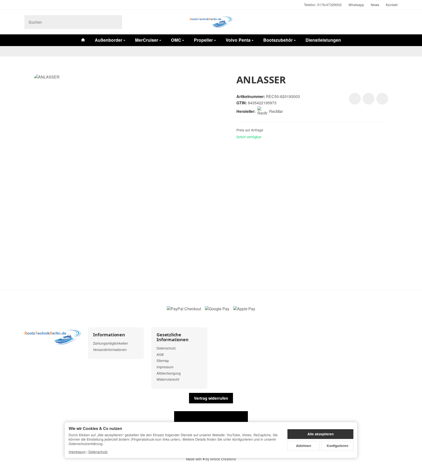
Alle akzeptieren (320, 434)
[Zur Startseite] (211, 22)
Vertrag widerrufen (211, 398)
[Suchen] (116, 22)
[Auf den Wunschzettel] (355, 99)
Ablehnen (303, 445)
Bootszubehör (278, 40)
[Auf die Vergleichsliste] (368, 99)
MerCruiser (146, 40)
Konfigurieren (337, 445)
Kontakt (392, 4)
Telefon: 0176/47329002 (323, 4)
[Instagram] (26, 5)
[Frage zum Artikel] (382, 99)
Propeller (203, 40)
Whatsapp (356, 4)
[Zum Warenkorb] (393, 22)
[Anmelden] (380, 22)
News (375, 4)
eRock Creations (223, 458)
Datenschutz (98, 451)
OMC (176, 40)
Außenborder (108, 40)
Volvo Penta (238, 40)
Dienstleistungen (323, 40)
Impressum (77, 451)
